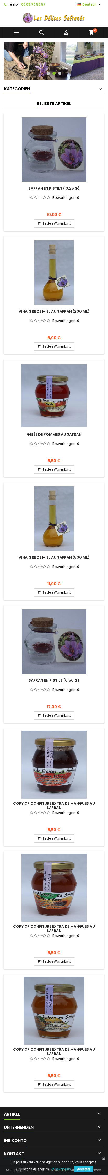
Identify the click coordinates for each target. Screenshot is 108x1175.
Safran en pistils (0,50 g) (54, 680)
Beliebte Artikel (54, 103)
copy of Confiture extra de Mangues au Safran (54, 805)
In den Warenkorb (54, 223)
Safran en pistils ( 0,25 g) (54, 188)
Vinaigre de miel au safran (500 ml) (54, 557)
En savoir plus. (61, 1169)
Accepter (83, 1169)
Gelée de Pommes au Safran (54, 434)
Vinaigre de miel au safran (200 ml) (54, 311)
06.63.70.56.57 (33, 4)
